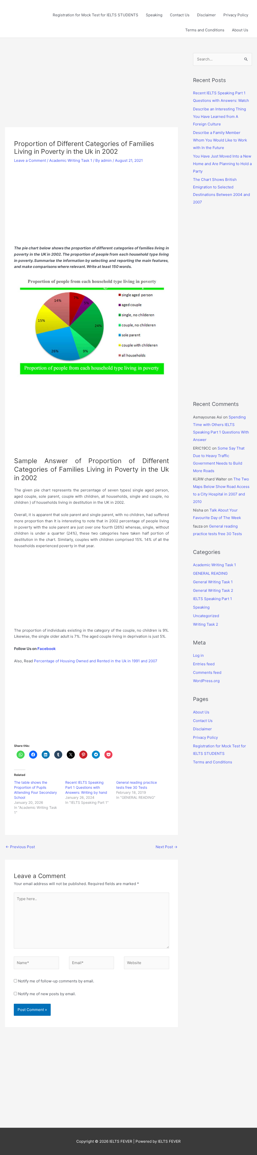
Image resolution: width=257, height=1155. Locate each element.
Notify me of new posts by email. (47, 993)
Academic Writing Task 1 (70, 160)
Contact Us (179, 15)
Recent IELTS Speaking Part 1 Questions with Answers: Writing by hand (86, 787)
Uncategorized (206, 615)
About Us (240, 30)
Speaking (154, 15)
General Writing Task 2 (213, 590)
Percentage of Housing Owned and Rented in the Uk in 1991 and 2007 (95, 661)
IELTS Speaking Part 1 (212, 598)
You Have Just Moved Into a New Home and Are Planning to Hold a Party (222, 164)
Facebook (46, 648)
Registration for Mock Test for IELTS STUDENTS (95, 15)
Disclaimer (206, 15)
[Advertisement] (91, 90)
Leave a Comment (30, 160)
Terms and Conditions (204, 30)
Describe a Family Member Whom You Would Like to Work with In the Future (220, 140)
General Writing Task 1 (213, 582)
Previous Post (20, 846)
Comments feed (207, 672)
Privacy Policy (235, 15)
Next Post (166, 846)
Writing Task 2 (205, 624)
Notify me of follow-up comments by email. (56, 981)
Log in (198, 655)
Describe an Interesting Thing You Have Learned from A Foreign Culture (219, 116)
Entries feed (204, 664)
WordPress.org (206, 680)
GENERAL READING (210, 573)
